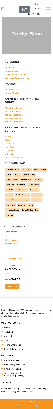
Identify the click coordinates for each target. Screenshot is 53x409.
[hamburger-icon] (48, 8)
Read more (12, 286)
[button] (28, 3)
